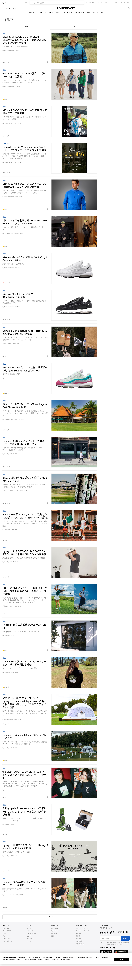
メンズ (29, 928)
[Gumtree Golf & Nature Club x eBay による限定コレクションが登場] (74, 341)
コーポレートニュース (82, 931)
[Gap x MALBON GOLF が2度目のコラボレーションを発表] (74, 84)
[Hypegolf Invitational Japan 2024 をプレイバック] (74, 746)
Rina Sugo (7, 454)
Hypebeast (54, 928)
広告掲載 (78, 939)
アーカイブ (30, 939)
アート (51, 12)
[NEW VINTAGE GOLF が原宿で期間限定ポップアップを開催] (74, 121)
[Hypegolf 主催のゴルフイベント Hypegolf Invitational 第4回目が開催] (74, 856)
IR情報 (78, 936)
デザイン (58, 12)
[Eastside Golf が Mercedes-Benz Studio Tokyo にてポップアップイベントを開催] (74, 158)
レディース (30, 931)
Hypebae (54, 933)
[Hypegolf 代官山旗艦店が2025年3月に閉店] (74, 635)
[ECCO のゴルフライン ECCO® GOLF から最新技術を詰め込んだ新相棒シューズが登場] (74, 599)
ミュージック (68, 12)
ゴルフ (4, 33)
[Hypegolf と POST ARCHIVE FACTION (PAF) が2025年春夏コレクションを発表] (74, 562)
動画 (88, 12)
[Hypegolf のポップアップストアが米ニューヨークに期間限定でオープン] (74, 452)
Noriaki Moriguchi (8, 123)
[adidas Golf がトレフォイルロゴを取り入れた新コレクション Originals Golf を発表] (74, 525)
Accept (121, 959)
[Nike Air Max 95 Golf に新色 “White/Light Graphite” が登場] (74, 268)
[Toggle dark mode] (128, 8)
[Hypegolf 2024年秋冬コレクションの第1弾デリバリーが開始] (74, 893)
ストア (103, 12)
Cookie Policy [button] (28, 959)
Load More (50, 917)
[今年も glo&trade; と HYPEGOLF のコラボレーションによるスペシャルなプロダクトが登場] (74, 819)
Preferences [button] (67, 959)
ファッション (31, 12)
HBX (52, 936)
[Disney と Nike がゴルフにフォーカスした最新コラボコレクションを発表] (74, 194)
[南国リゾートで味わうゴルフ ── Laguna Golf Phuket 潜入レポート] (74, 415)
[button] (29, 62)
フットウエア (42, 12)
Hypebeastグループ (82, 928)
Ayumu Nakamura (9, 50)
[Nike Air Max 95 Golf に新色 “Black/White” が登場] (74, 305)
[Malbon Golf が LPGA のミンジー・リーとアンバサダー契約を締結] (74, 672)
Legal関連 (79, 941)
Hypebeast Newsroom (10, 233)
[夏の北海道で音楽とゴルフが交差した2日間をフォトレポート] (74, 488)
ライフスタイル (79, 12)
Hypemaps (54, 931)
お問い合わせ (80, 944)
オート (4, 143)
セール (29, 941)
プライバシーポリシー (105, 944)
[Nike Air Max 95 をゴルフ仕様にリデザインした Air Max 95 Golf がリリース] (74, 378)
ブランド (95, 12)
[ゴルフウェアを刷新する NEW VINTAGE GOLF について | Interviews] (74, 231)
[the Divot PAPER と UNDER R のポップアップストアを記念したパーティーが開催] (74, 782)
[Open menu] (3, 8)
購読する (125, 938)
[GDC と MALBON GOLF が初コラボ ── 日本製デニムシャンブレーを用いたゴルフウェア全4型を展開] (74, 47)
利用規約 (126, 943)
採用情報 (78, 933)
